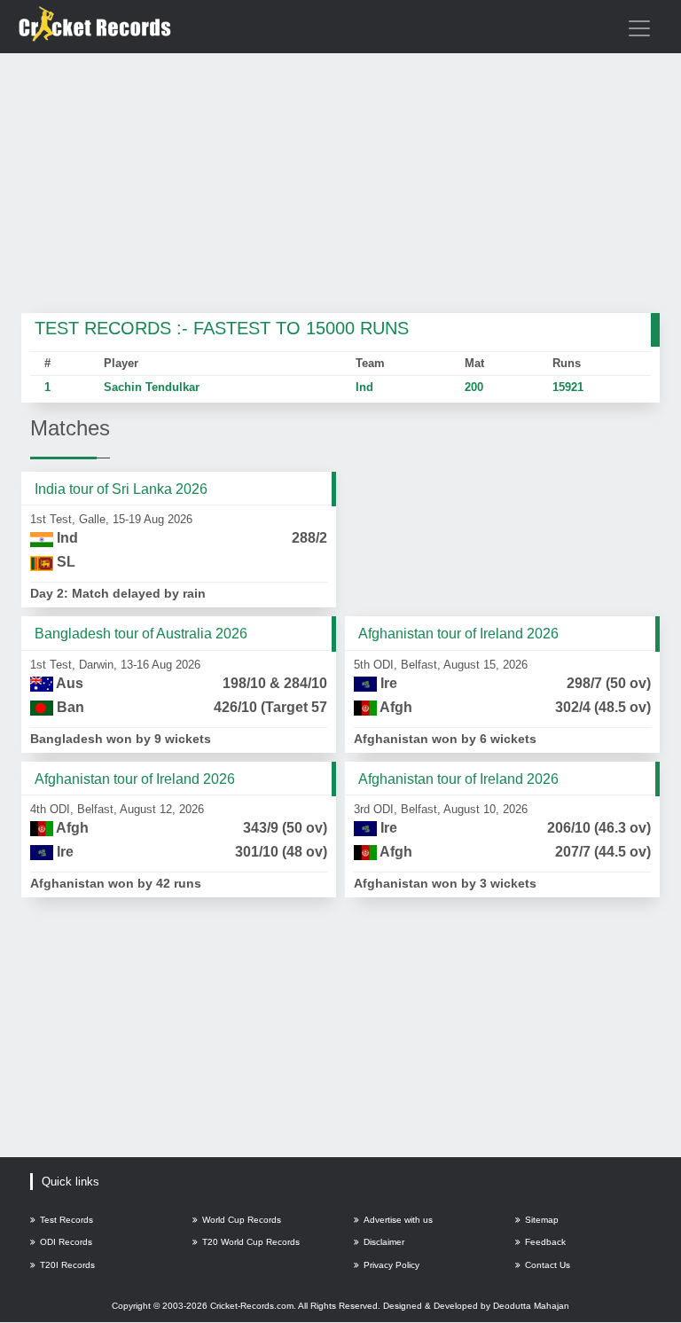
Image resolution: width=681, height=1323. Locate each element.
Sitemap (542, 1220)
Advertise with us (398, 1220)
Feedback (545, 1242)
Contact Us (547, 1265)
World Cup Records (241, 1220)
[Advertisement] (340, 184)
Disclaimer (384, 1242)
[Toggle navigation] (639, 28)
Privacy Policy (391, 1265)
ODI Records (66, 1242)
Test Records (66, 1220)
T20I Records (67, 1265)
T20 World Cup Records (251, 1242)
